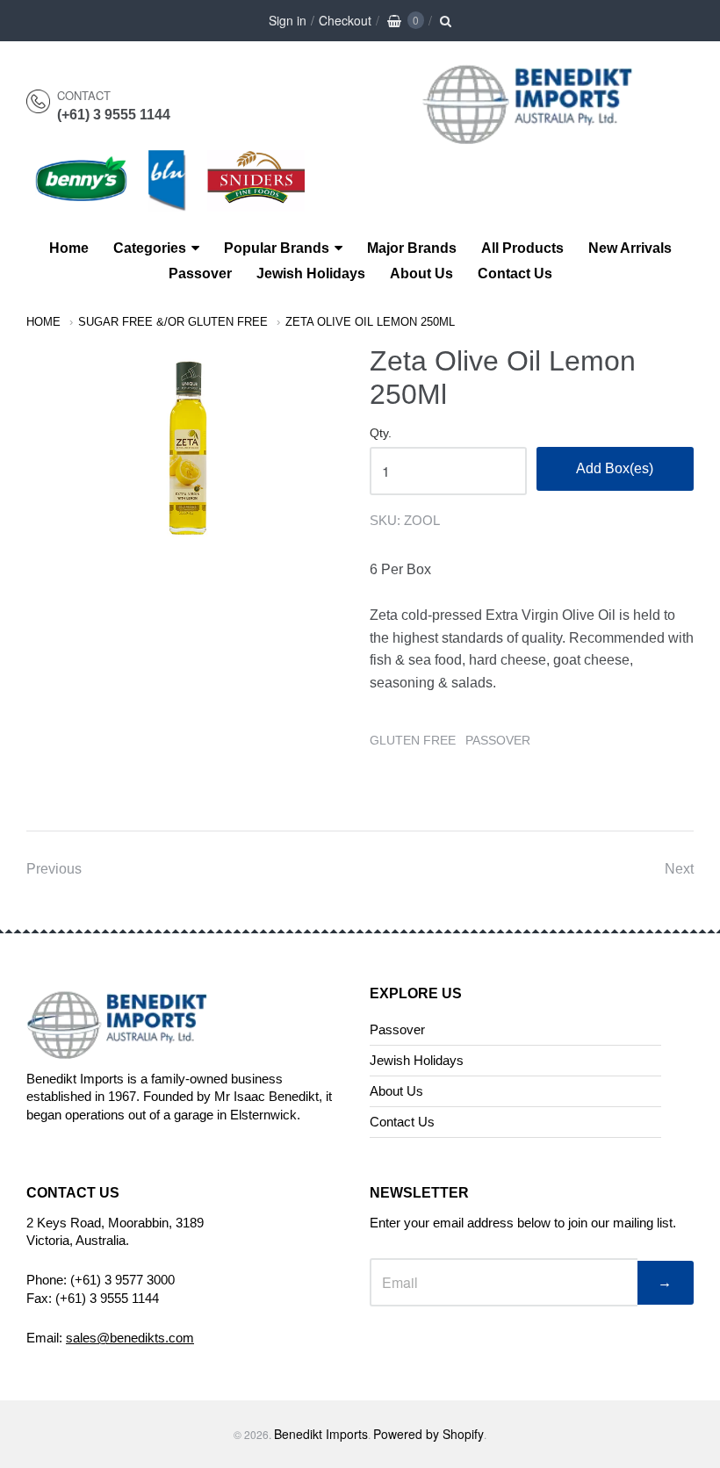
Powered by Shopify (428, 1434)
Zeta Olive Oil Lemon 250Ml (370, 321)
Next (679, 868)
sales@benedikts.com (130, 1337)
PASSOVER (497, 740)
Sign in (287, 20)
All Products (522, 248)
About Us (421, 273)
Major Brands (412, 248)
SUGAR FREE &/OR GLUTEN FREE (173, 321)
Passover (200, 273)
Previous (54, 868)
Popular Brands (276, 248)
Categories (149, 248)
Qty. (381, 433)
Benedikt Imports (321, 1434)
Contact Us (515, 273)
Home (69, 248)
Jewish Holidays (310, 273)
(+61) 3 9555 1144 (113, 114)
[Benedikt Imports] (544, 134)
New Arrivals (630, 248)
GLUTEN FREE (413, 740)
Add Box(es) (614, 468)
